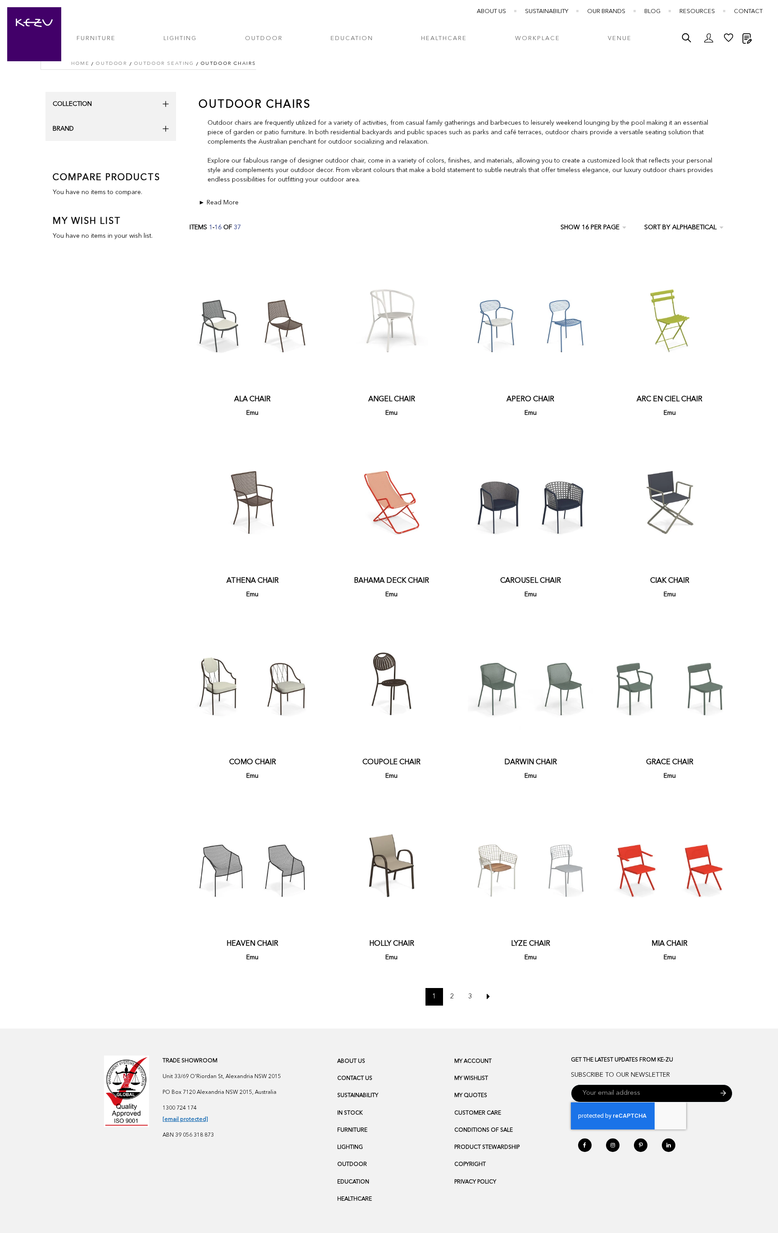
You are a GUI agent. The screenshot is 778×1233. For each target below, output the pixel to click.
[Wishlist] (728, 40)
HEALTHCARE (354, 1199)
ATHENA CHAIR (252, 581)
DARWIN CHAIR (530, 762)
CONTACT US (354, 1078)
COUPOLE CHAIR (391, 762)
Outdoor (111, 63)
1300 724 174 (180, 1108)
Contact (748, 11)
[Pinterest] (640, 1145)
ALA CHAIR (252, 399)
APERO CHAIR (530, 399)
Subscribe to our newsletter (620, 1075)
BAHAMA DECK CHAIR (391, 581)
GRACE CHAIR (669, 762)
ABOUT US (351, 1061)
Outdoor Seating (164, 63)
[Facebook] (585, 1145)
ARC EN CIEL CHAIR (669, 399)
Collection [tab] (72, 104)
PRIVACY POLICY (475, 1182)
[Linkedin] (668, 1145)
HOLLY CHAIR (391, 943)
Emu (252, 413)
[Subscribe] (723, 1093)
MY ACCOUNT (473, 1061)
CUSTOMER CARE (477, 1113)
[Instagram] (613, 1145)
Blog (652, 11)
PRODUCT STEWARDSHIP (487, 1147)
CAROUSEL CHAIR (530, 581)
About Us (491, 11)
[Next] (488, 997)
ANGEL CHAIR (391, 399)
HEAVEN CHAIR (252, 943)
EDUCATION (353, 1182)
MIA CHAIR (669, 943)
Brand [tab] (63, 129)
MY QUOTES (470, 1095)
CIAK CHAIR (669, 581)
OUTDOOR (352, 1164)
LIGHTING (350, 1147)
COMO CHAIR (252, 762)
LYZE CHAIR (530, 943)
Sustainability (546, 11)
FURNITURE (352, 1130)
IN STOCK (349, 1113)
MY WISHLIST (471, 1078)
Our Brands (606, 11)
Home (80, 63)
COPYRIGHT (470, 1164)
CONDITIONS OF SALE (483, 1130)
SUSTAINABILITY (357, 1095)
